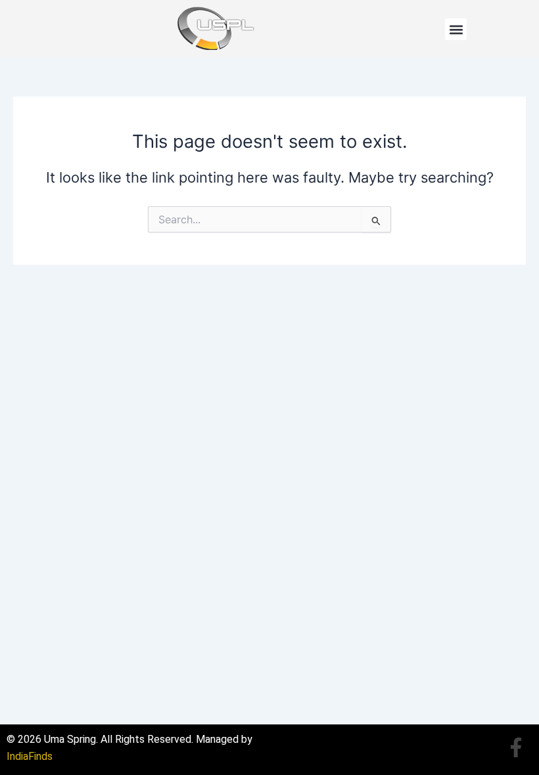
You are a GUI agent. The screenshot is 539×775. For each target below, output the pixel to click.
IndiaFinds (30, 756)
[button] (456, 29)
